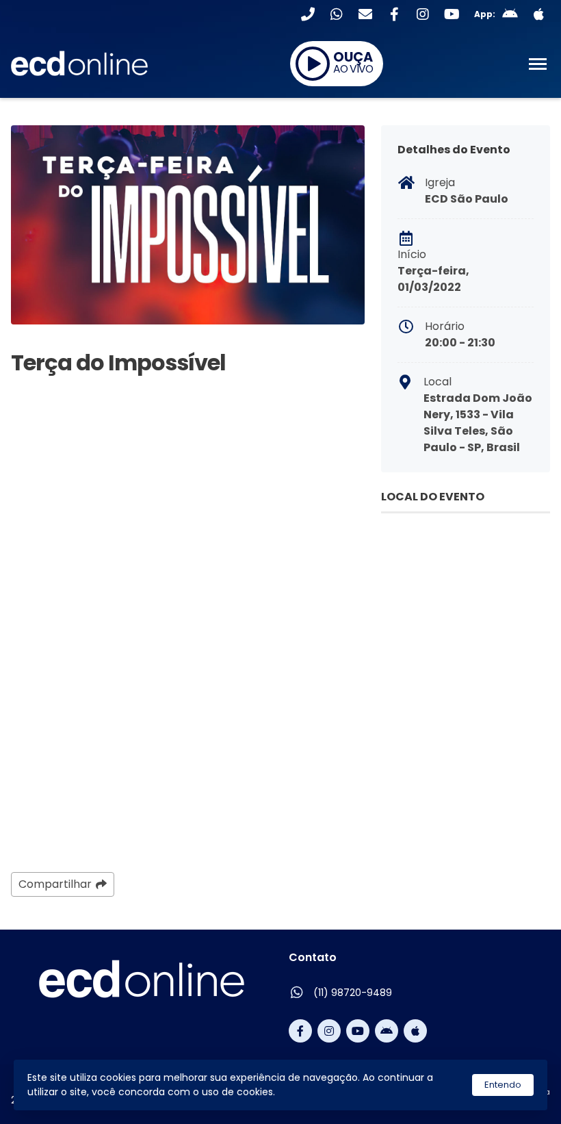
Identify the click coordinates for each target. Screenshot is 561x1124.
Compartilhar (55, 884)
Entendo (502, 1084)
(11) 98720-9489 (352, 992)
